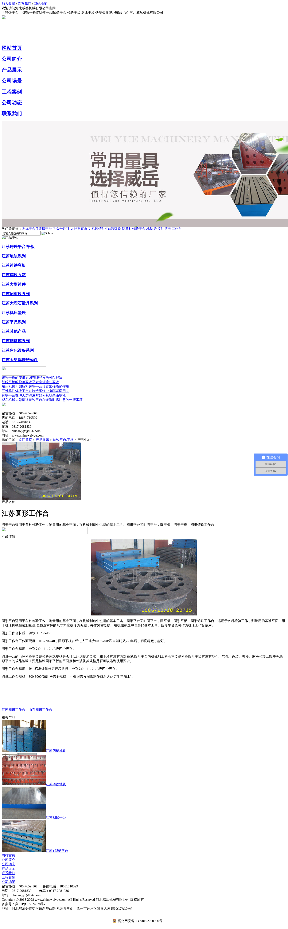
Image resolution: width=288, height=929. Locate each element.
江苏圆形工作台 (13, 709)
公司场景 (12, 81)
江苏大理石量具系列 (20, 303)
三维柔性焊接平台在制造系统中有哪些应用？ (35, 391)
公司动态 (12, 102)
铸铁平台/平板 (63, 440)
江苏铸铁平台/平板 (18, 246)
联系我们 (24, 3)
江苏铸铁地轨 (56, 784)
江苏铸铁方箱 (14, 275)
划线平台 (28, 228)
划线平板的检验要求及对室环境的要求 (30, 382)
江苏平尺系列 (14, 322)
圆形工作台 (173, 228)
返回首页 (25, 440)
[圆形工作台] (41, 498)
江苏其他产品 (14, 331)
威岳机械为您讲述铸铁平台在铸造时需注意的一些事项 (42, 400)
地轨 (149, 228)
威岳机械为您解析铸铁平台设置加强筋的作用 (35, 386)
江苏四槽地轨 (56, 751)
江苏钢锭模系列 (16, 341)
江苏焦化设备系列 (18, 350)
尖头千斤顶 (61, 228)
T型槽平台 (44, 228)
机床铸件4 (99, 228)
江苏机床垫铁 (14, 312)
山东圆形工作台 (40, 709)
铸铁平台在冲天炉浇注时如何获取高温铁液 (34, 395)
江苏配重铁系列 (16, 294)
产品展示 (12, 70)
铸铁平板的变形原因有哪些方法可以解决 (32, 377)
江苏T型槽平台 (57, 851)
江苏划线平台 (56, 817)
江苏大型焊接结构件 (20, 360)
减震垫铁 (114, 228)
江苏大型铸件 (14, 284)
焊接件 (159, 228)
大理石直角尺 (80, 228)
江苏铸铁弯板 (14, 265)
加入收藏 (8, 3)
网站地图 (40, 3)
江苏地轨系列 (14, 256)
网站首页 (12, 48)
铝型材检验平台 (133, 228)
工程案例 (12, 92)
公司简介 (12, 59)
